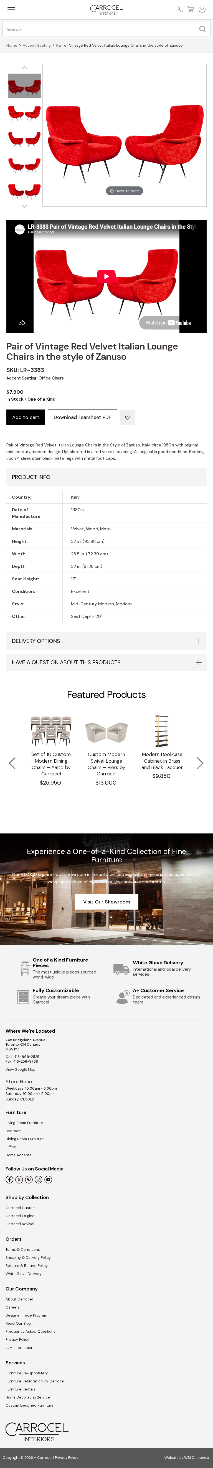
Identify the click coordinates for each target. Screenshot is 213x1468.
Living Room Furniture (24, 1122)
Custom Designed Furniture (30, 1405)
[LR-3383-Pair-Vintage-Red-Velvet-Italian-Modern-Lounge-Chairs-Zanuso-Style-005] (24, 190)
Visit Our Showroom (106, 901)
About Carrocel (19, 1299)
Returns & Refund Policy (27, 1265)
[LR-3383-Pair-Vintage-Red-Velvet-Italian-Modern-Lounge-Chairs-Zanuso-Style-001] (24, 86)
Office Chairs (51, 378)
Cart (190, 9)
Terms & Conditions (23, 1249)
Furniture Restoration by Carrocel (35, 1381)
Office (11, 1147)
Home (11, 45)
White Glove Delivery (24, 1273)
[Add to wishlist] (127, 417)
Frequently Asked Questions (30, 1331)
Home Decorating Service (28, 1397)
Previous (8, 759)
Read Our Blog (18, 1323)
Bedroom (13, 1131)
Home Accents (18, 1155)
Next (196, 759)
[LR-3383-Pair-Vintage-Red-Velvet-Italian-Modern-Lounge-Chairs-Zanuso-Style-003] (24, 138)
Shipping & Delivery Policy (28, 1257)
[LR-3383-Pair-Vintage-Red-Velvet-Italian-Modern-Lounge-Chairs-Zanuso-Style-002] (24, 112)
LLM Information (19, 1347)
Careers (13, 1307)
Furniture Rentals (21, 1389)
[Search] (204, 29)
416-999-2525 (26, 1056)
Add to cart (25, 417)
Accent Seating (37, 45)
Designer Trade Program (26, 1315)
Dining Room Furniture (25, 1139)
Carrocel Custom (21, 1207)
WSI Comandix (196, 1457)
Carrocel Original (20, 1216)
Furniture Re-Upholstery (27, 1373)
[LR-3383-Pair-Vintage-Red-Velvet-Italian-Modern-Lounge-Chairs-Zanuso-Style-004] (24, 164)
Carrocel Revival (20, 1224)
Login (201, 9)
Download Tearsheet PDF (82, 417)
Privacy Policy (17, 1339)
